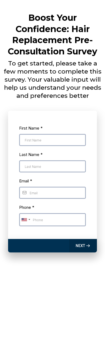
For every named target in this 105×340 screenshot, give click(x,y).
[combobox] (25, 219)
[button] (83, 245)
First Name (31, 128)
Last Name (31, 154)
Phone (26, 207)
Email (25, 180)
